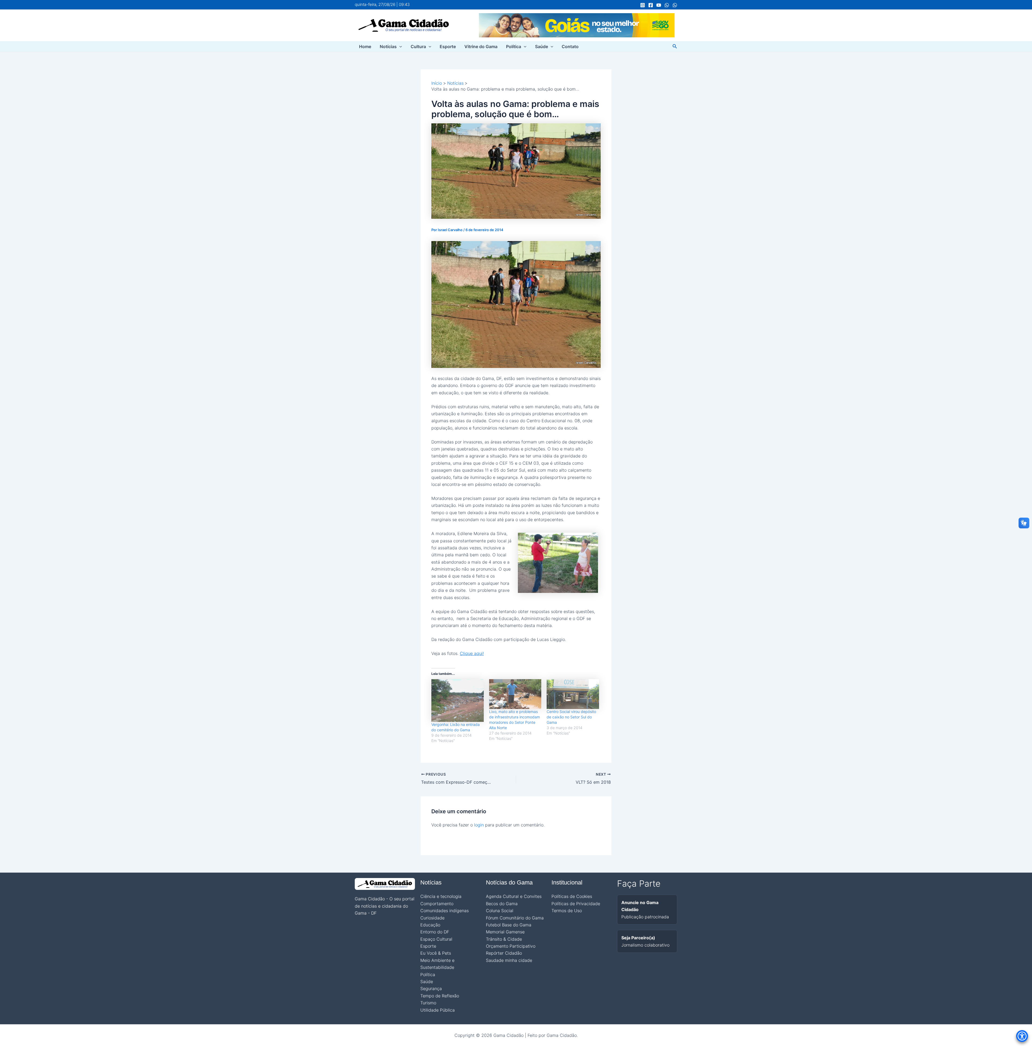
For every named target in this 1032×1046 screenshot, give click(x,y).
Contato (570, 46)
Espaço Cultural (436, 939)
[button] (399, 46)
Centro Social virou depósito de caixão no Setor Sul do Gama (571, 717)
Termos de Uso (566, 910)
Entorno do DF (434, 931)
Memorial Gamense (505, 931)
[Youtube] (658, 5)
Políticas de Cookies (571, 896)
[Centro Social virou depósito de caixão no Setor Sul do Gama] (573, 694)
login (479, 825)
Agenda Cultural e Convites (514, 896)
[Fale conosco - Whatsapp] (674, 5)
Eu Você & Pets (435, 953)
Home (365, 46)
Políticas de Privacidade (575, 903)
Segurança (431, 988)
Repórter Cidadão (504, 953)
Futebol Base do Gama (508, 924)
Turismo (428, 1002)
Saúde (541, 46)
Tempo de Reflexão (439, 995)
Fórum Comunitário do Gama (515, 917)
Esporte (448, 46)
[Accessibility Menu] (1022, 1036)
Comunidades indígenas (444, 910)
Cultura (418, 46)
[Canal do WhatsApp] (666, 5)
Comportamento (436, 903)
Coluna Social (499, 910)
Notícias (388, 46)
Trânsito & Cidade (504, 939)
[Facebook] (650, 5)
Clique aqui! (472, 653)
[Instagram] (642, 5)
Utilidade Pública (437, 1010)
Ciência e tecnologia (440, 896)
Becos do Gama (502, 903)
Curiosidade (432, 917)
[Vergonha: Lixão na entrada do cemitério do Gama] (457, 700)
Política (513, 46)
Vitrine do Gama (480, 46)
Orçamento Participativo (510, 946)
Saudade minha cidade (509, 960)
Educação (430, 924)
